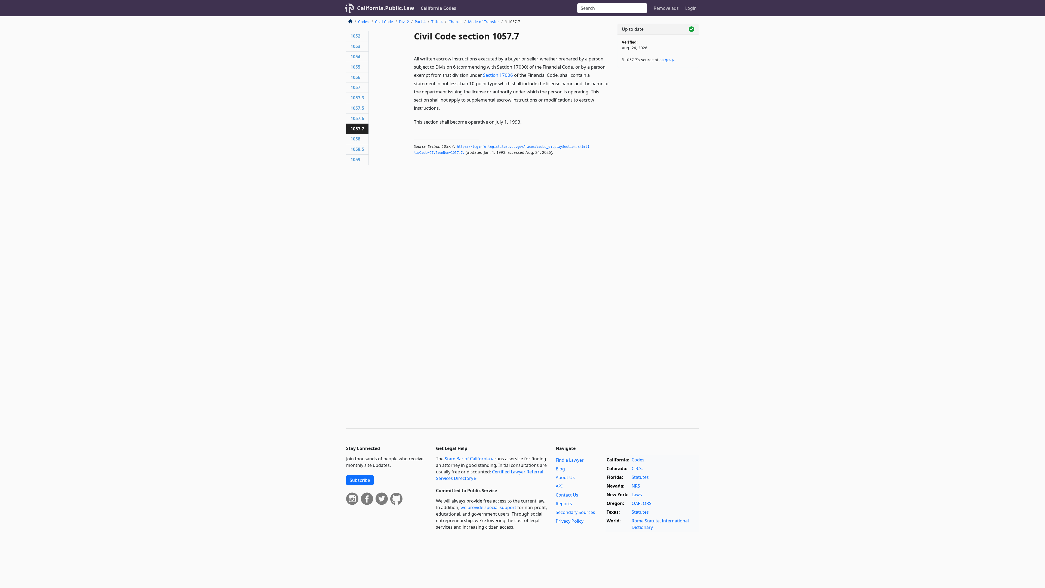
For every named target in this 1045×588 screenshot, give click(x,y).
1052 (355, 36)
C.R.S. (637, 468)
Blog (560, 469)
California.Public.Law (385, 8)
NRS (636, 486)
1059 (355, 160)
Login (691, 8)
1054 (355, 57)
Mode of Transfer (483, 21)
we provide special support (488, 507)
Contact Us (567, 495)
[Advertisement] (658, 157)
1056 (355, 77)
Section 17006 (498, 75)
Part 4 (420, 21)
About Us (565, 477)
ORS (647, 503)
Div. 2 (404, 21)
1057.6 (357, 118)
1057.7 (357, 129)
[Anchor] (443, 107)
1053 (355, 46)
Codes (363, 21)
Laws (637, 495)
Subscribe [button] (360, 480)
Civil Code (384, 21)
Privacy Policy (569, 521)
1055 (355, 67)
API (559, 486)
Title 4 (437, 21)
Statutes (640, 477)
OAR (636, 503)
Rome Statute (646, 521)
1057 (355, 87)
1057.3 (357, 98)
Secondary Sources (575, 512)
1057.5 (357, 108)
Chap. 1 (455, 21)
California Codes (438, 8)
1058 (355, 139)
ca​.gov (665, 59)
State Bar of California (467, 459)
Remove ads (666, 8)
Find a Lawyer (570, 460)
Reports (564, 504)
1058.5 (357, 149)
